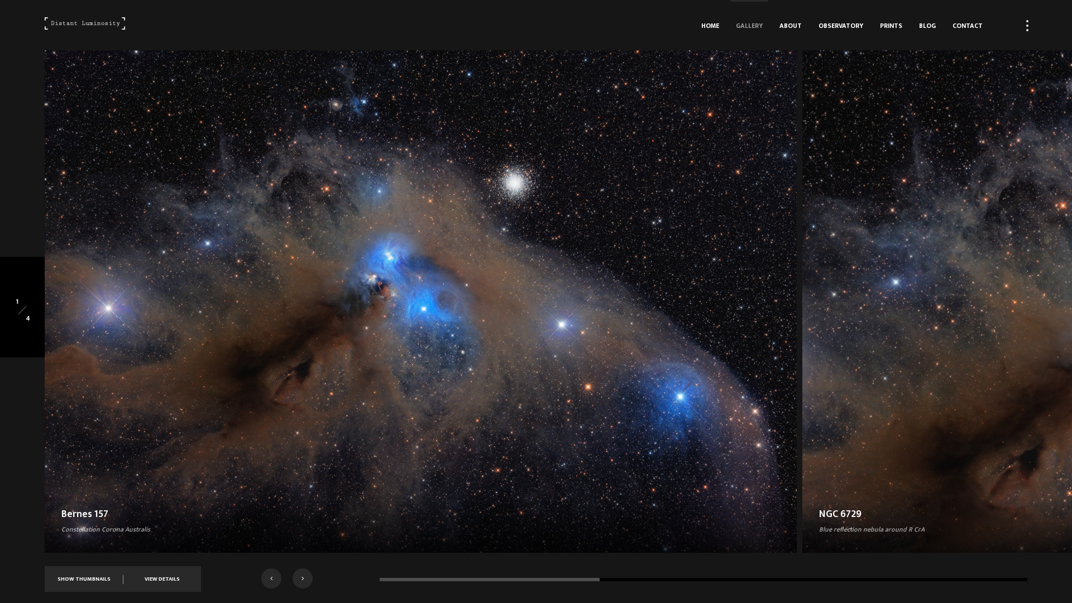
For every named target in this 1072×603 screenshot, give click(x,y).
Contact (968, 25)
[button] (271, 578)
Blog (927, 25)
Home (710, 25)
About (790, 25)
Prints (891, 25)
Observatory (841, 25)
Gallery (749, 25)
